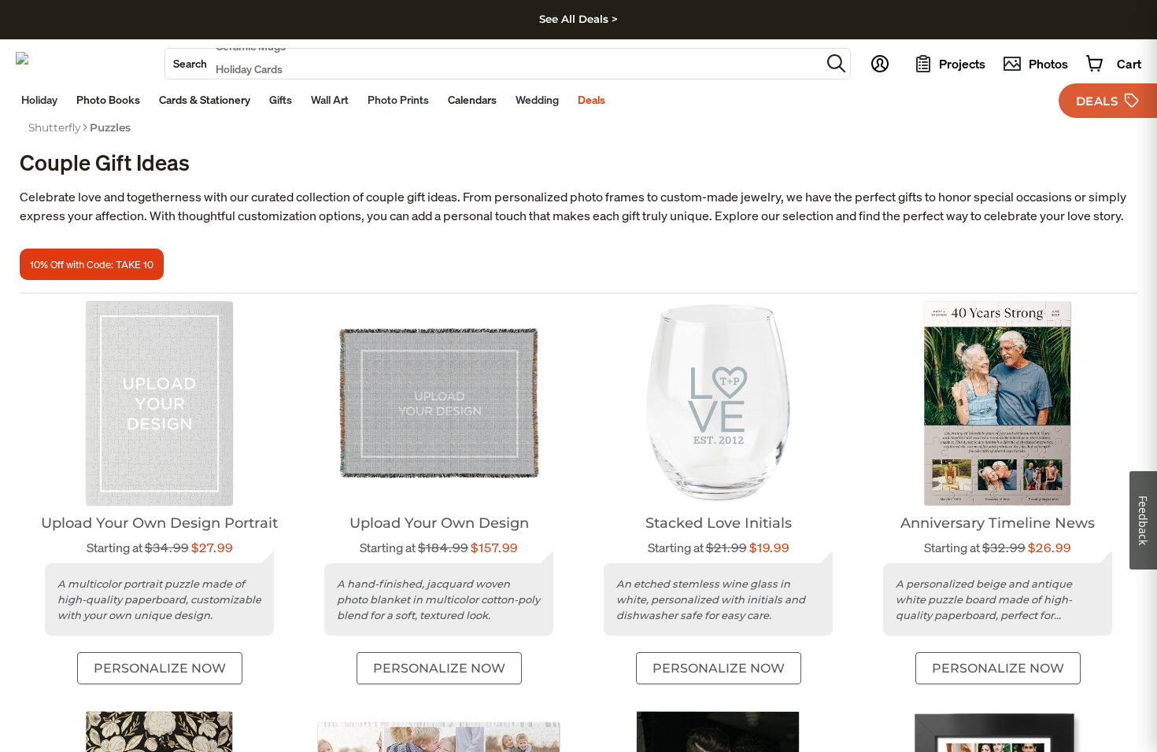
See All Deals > (578, 19)
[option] (54, 127)
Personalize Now (160, 668)
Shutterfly (54, 127)
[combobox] (493, 64)
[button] (836, 63)
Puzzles (110, 127)
